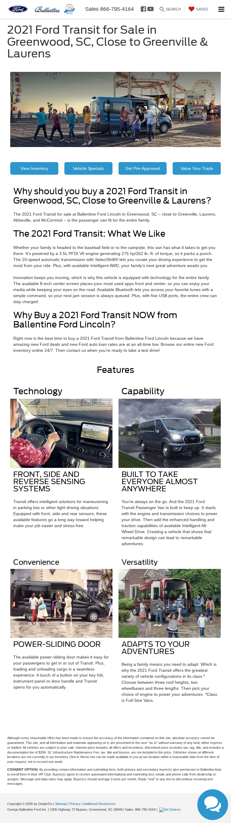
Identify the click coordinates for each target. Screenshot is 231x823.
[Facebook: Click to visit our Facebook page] (143, 9)
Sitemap (61, 804)
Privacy (75, 804)
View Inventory (34, 168)
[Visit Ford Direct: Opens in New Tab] (170, 809)
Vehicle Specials (88, 168)
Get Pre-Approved (142, 168)
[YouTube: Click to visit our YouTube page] (150, 9)
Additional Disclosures (99, 804)
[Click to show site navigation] (221, 9)
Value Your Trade (196, 168)
